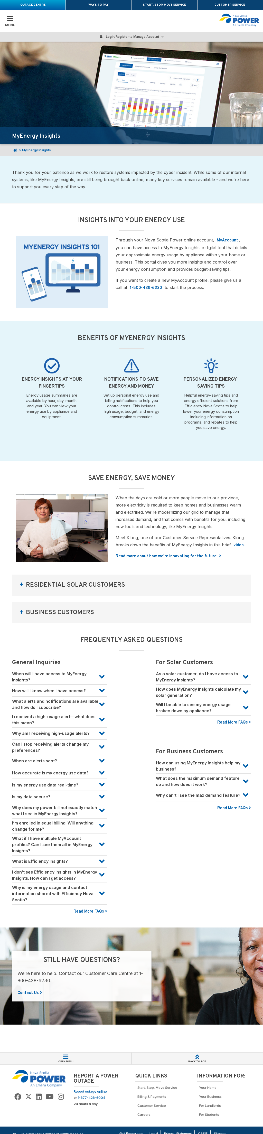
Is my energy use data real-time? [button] (45, 785)
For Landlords (210, 1105)
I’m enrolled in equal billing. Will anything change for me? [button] (52, 826)
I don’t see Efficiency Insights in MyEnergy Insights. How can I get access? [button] (54, 875)
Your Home (208, 1087)
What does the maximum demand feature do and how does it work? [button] (198, 781)
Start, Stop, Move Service (164, 5)
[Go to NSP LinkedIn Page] (39, 1097)
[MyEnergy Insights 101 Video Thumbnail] (62, 272)
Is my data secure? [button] (31, 796)
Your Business (211, 1096)
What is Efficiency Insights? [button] (40, 861)
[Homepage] (14, 150)
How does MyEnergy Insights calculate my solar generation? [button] (198, 692)
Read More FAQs (89, 911)
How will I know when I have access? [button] (49, 690)
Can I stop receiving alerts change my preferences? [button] (50, 747)
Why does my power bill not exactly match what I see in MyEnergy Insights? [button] (54, 810)
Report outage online (90, 1091)
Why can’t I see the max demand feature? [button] (198, 795)
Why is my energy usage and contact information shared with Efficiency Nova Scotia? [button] (52, 893)
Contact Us (28, 993)
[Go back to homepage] (239, 20)
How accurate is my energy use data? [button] (50, 772)
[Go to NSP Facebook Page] (17, 1097)
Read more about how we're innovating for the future (167, 556)
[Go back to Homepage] (39, 1078)
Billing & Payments (151, 1096)
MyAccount (228, 240)
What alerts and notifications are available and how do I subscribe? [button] (55, 704)
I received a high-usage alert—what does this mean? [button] (54, 719)
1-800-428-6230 (146, 287)
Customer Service (230, 5)
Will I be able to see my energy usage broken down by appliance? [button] (193, 707)
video (238, 545)
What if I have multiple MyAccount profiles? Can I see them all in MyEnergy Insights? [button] (52, 844)
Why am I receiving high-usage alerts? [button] (51, 733)
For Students (209, 1114)
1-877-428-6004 (91, 1097)
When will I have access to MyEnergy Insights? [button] (49, 676)
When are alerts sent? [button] (34, 760)
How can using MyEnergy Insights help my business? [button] (198, 766)
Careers (144, 1114)
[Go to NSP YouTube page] (49, 1097)
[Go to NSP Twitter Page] (28, 1097)
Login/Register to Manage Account (132, 37)
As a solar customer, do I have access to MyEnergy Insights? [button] (197, 676)
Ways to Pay (98, 5)
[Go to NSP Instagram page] (61, 1097)
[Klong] (62, 528)
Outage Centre (32, 5)
